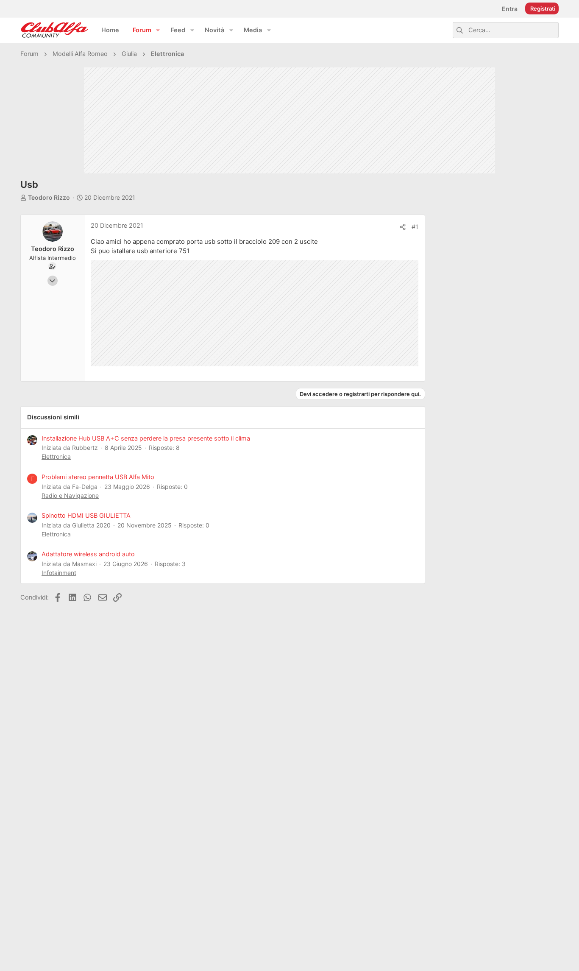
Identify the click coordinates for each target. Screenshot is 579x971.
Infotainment (59, 572)
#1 (415, 227)
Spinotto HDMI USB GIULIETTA (86, 515)
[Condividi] (403, 227)
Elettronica (56, 456)
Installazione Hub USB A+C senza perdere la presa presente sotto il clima (146, 438)
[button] (158, 30)
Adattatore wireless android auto (88, 554)
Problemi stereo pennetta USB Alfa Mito (98, 477)
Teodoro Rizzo (49, 197)
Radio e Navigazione (70, 495)
